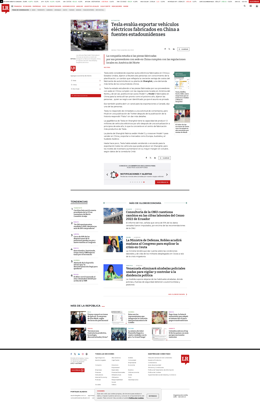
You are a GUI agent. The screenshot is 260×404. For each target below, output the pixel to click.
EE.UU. (89, 312)
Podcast (98, 379)
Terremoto (40, 10)
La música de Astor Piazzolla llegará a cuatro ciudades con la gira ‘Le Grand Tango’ (137, 334)
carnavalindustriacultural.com (80, 398)
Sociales (98, 384)
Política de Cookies (136, 398)
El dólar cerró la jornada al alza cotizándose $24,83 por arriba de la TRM (85, 279)
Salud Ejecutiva (133, 379)
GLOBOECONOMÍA (54, 6)
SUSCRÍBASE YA (162, 182)
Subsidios (50, 10)
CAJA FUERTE (105, 6)
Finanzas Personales (118, 372)
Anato (65, 10)
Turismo (71, 10)
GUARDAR (184, 49)
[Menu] (12, 6)
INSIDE (125, 6)
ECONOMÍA (27, 6)
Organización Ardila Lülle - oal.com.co (180, 396)
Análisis (130, 358)
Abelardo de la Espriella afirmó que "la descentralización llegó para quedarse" (86, 266)
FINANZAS (18, 6)
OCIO (44, 6)
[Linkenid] (79, 354)
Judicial (90, 328)
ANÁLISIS (79, 6)
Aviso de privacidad (154, 365)
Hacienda (77, 260)
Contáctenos (152, 362)
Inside (130, 375)
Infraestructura (116, 375)
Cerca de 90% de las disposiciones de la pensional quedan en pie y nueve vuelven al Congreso (85, 239)
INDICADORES (117, 6)
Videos (114, 384)
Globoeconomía (133, 372)
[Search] (244, 6)
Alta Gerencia (116, 358)
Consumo (98, 365)
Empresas (98, 370)
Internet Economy (101, 377)
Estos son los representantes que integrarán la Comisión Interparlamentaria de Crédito (137, 318)
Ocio (129, 377)
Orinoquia (58, 10)
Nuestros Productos (154, 360)
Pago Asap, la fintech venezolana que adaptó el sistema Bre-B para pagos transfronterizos (178, 317)
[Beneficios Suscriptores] (250, 6)
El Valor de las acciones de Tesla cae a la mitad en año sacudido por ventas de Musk (182, 128)
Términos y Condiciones (156, 367)
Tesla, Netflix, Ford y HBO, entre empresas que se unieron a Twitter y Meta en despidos (182, 97)
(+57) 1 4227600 (76, 363)
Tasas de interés (88, 10)
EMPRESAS (37, 6)
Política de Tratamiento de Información (161, 370)
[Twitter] (169, 49)
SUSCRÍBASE (254, 1)
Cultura (131, 328)
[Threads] (87, 354)
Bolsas (76, 274)
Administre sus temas (80, 95)
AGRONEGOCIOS (69, 6)
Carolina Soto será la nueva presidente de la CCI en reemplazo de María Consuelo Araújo (85, 213)
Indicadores (99, 375)
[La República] (5, 9)
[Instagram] (83, 354)
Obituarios (115, 377)
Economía (131, 365)
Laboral (76, 234)
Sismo (33, 10)
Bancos (78, 10)
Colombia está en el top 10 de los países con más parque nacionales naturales (178, 334)
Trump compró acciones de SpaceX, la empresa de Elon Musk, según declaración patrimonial (98, 317)
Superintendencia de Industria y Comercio (162, 375)
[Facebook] (165, 49)
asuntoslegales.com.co (78, 395)
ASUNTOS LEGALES (91, 6)
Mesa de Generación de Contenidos (160, 358)
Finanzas (98, 372)
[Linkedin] (173, 49)
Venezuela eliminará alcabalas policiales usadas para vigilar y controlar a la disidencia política (155, 272)
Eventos (130, 370)
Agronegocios (100, 358)
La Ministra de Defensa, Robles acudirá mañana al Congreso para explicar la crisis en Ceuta (154, 243)
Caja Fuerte (115, 360)
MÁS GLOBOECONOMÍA (176, 294)
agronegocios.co (93, 395)
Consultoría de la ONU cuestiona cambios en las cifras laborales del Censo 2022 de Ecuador (155, 215)
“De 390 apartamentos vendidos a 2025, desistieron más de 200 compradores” (85, 226)
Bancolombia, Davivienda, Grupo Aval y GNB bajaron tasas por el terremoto (84, 252)
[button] (106, 175)
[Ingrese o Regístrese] (256, 6)
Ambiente (172, 328)
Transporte (78, 208)
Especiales (115, 370)
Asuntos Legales (100, 360)
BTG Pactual (100, 10)
